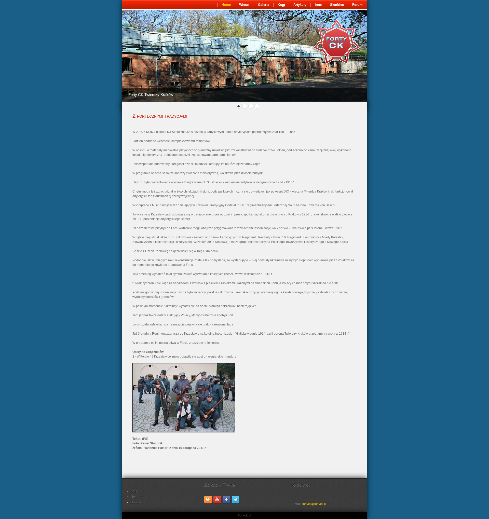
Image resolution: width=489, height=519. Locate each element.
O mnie (135, 502)
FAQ (133, 491)
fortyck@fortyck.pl (314, 504)
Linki (133, 497)
